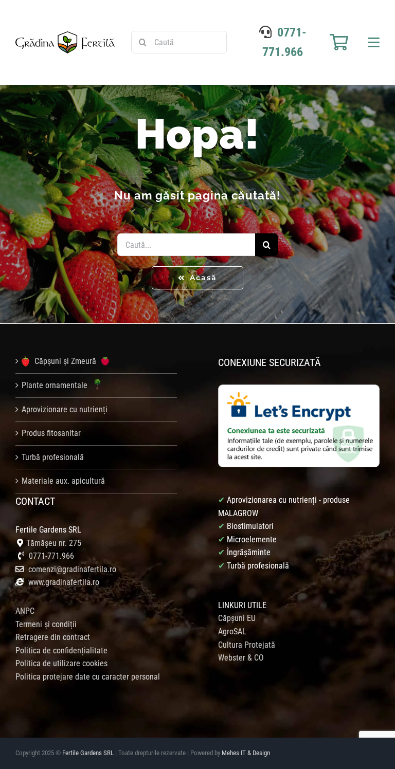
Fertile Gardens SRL (88, 753)
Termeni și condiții (46, 624)
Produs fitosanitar (51, 433)
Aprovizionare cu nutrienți (64, 409)
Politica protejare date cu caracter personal (87, 677)
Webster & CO (241, 658)
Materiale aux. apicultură (63, 481)
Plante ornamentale (55, 385)
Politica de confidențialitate (61, 650)
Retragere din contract (52, 637)
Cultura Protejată (246, 645)
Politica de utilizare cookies (61, 663)
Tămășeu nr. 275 (53, 543)
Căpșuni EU (237, 618)
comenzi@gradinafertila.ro (72, 569)
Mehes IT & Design (246, 753)
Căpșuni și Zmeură (65, 361)
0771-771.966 (51, 556)
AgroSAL (232, 631)
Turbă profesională (53, 457)
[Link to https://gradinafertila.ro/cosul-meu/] (339, 42)
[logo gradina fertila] (65, 35)
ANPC (24, 611)
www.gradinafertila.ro (62, 582)
